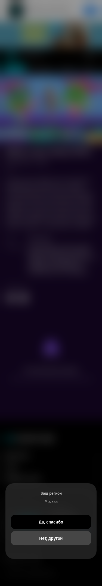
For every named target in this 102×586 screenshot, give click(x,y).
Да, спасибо (51, 522)
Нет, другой (51, 538)
